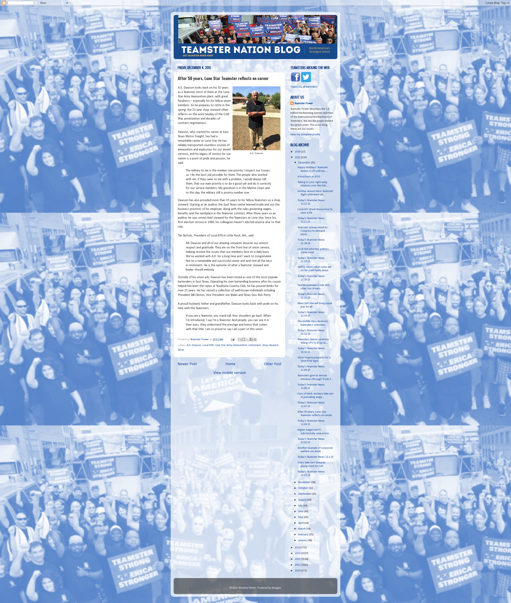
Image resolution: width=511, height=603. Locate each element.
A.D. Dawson (194, 345)
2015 (298, 157)
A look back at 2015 (309, 176)
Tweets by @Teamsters (303, 86)
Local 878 (208, 345)
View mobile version (229, 373)
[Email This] (240, 339)
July (300, 505)
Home (230, 364)
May (301, 517)
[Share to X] (247, 339)
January (303, 540)
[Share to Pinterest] (255, 339)
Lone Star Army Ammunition (231, 345)
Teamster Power (303, 103)
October (303, 488)
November (304, 482)
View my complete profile (305, 134)
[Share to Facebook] (251, 339)
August (302, 499)
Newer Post (187, 364)
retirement (255, 345)
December (304, 162)
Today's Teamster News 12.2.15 (315, 457)
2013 (298, 553)
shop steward (270, 345)
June (301, 511)
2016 (298, 151)
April (301, 523)
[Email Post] (232, 339)
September (305, 493)
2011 (298, 564)
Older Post (272, 364)
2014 (298, 547)
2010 (298, 570)
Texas (181, 349)
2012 (298, 559)
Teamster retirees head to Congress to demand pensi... (312, 231)
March (302, 528)
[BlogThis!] (244, 339)
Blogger (276, 587)
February (303, 534)
